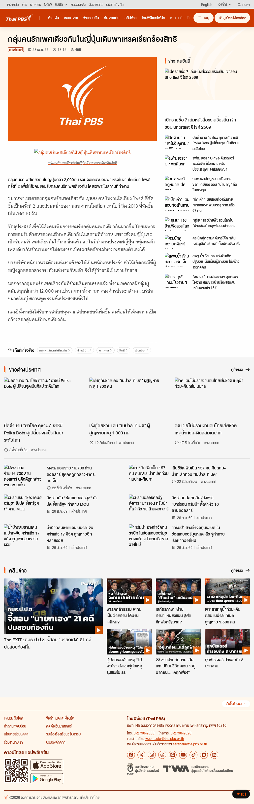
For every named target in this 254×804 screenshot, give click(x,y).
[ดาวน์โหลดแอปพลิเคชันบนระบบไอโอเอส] (47, 765)
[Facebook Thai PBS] (131, 755)
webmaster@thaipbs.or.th (164, 738)
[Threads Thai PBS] (162, 755)
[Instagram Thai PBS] (152, 755)
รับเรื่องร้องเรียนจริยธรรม (63, 733)
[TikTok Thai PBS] (193, 755)
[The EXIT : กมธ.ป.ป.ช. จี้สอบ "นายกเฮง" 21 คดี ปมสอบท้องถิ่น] (53, 606)
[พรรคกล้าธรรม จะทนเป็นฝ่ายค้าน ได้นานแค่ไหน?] (129, 591)
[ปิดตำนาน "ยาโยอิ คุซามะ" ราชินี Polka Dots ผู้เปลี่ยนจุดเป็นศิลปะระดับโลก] (177, 142)
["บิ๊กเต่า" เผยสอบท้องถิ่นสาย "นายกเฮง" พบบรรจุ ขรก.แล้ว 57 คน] (177, 203)
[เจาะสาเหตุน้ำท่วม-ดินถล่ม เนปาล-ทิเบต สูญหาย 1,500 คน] (227, 591)
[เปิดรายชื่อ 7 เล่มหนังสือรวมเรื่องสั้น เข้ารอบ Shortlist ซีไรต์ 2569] (205, 92)
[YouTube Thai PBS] (183, 755)
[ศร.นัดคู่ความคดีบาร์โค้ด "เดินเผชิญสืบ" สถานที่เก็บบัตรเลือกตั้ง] (177, 242)
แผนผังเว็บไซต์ (13, 718)
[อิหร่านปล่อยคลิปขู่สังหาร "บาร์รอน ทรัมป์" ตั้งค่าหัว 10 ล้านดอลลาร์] (149, 506)
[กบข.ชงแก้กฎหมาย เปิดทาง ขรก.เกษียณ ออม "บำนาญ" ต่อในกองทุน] (177, 183)
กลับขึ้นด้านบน (233, 704)
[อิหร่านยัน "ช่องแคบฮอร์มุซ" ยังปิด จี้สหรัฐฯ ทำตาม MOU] (24, 506)
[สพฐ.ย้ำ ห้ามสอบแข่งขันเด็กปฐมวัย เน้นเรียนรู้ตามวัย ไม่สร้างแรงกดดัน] (177, 260)
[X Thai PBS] (141, 755)
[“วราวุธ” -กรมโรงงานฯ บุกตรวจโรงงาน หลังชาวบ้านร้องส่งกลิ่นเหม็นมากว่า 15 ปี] (177, 281)
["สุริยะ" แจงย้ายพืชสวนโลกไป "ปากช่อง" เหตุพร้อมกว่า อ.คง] (177, 224)
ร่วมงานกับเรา (13, 742)
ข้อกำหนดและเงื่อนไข (60, 718)
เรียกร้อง (140, 350)
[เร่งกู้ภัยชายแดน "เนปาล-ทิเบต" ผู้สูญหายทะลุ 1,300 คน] (127, 399)
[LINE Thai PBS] (173, 755)
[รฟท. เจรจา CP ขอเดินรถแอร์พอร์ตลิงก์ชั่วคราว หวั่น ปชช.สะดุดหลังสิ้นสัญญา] (177, 162)
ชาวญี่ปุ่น (83, 350)
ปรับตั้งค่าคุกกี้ (55, 742)
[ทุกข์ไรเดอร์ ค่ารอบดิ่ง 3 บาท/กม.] (227, 641)
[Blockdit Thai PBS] (204, 755)
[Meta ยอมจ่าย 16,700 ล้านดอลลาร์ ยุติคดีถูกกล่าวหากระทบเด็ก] (24, 476)
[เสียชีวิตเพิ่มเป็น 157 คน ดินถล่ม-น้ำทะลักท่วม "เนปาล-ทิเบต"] (149, 476)
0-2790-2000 (144, 732)
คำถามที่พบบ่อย (15, 726)
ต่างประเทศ (16, 49)
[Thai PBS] (19, 17)
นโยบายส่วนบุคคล (16, 733)
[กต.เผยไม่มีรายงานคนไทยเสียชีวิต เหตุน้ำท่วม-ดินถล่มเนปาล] (212, 399)
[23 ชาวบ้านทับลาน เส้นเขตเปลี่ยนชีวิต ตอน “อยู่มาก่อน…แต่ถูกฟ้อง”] (178, 641)
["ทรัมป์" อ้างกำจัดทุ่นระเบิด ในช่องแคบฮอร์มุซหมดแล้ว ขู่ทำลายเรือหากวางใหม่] (149, 535)
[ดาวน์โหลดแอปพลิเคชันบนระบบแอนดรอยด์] (47, 778)
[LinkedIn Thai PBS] (214, 755)
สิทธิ (122, 350)
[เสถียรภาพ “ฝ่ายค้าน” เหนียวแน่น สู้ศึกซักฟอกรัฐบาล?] (178, 591)
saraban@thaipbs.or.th (190, 743)
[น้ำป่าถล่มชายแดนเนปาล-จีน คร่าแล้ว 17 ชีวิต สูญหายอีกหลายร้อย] (24, 535)
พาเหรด (104, 350)
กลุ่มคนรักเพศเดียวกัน (53, 350)
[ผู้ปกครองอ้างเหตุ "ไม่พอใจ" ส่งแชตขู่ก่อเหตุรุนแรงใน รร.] (129, 641)
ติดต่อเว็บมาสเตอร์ (59, 726)
